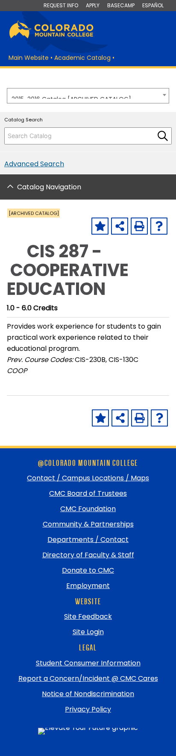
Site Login (88, 632)
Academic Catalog (82, 57)
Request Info (61, 5)
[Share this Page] (119, 226)
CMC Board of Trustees (88, 493)
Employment (88, 586)
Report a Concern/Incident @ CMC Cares (88, 678)
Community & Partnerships (88, 524)
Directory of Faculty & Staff (88, 555)
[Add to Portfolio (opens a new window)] (100, 226)
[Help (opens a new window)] (158, 226)
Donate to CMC (88, 570)
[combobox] (88, 95)
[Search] (163, 135)
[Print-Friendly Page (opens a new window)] (139, 226)
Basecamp (121, 5)
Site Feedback (88, 616)
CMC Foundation (88, 509)
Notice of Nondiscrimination (88, 694)
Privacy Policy (88, 709)
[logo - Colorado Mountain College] (51, 37)
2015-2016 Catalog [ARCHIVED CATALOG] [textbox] (71, 97)
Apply (93, 5)
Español (153, 5)
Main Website (29, 57)
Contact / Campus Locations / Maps (88, 478)
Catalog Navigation (49, 187)
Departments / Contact (88, 539)
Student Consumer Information (88, 663)
